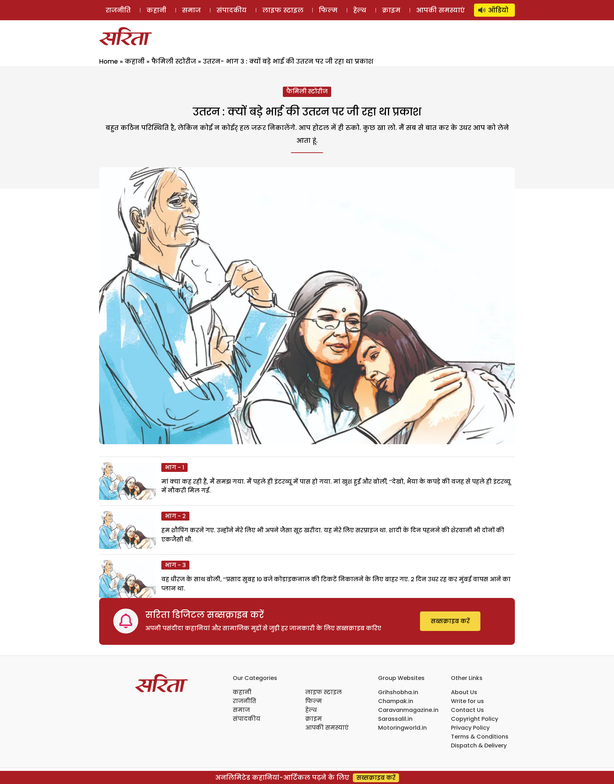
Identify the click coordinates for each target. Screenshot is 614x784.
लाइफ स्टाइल (282, 10)
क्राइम (391, 10)
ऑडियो (498, 10)
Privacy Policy (470, 728)
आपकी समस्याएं (440, 10)
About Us (464, 692)
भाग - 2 (175, 516)
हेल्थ (359, 10)
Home (108, 61)
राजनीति (118, 10)
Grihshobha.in (398, 692)
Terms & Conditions (479, 737)
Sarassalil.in (395, 719)
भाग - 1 (174, 467)
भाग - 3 (175, 565)
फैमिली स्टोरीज (173, 61)
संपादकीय (231, 10)
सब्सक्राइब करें (450, 621)
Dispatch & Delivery (479, 745)
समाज (191, 10)
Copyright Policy (474, 719)
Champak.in (395, 701)
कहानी (156, 10)
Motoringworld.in (402, 728)
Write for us (467, 701)
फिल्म (328, 10)
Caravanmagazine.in (408, 710)
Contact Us (467, 710)
